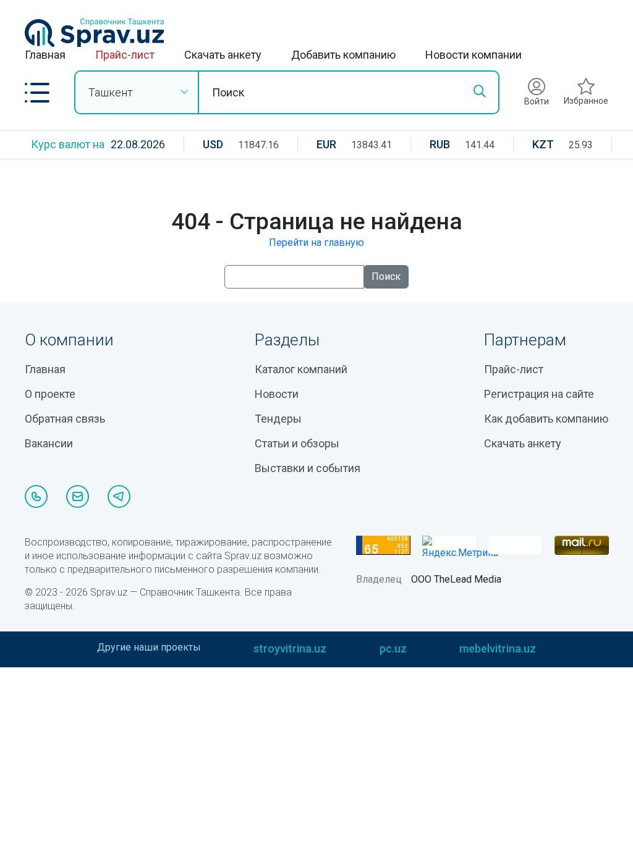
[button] (37, 93)
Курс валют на (67, 144)
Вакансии (49, 443)
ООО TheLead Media (456, 579)
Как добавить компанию (546, 418)
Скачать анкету (222, 54)
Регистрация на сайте (539, 393)
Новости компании (473, 54)
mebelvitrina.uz (497, 648)
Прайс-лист (125, 54)
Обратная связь (65, 418)
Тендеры (278, 418)
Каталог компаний (301, 369)
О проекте (50, 393)
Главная (45, 54)
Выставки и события (307, 468)
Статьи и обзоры (297, 443)
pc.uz (393, 648)
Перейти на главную (316, 242)
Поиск (386, 276)
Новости (277, 393)
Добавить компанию (343, 54)
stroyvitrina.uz (289, 648)
